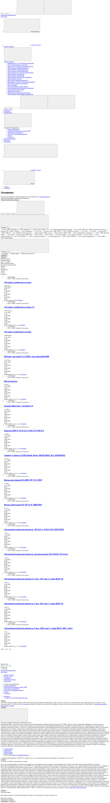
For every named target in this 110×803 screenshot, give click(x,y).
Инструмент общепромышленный (18, 80)
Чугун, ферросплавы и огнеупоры (18, 65)
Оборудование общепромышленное (18, 68)
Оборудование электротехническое (18, 69)
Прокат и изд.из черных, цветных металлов (20, 66)
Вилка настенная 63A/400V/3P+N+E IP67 (23, 480)
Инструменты (10, 381)
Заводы (10, 135)
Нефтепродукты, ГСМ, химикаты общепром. (21, 63)
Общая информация (13, 129)
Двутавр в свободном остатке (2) (19, 307)
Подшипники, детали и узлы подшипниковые (21, 82)
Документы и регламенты (15, 132)
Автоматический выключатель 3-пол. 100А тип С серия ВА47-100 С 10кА (38, 628)
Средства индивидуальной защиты (18, 86)
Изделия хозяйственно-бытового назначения (21, 88)
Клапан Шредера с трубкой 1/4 (18, 406)
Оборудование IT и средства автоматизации (20, 72)
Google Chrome (8, 749)
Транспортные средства (14, 79)
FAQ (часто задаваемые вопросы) (17, 134)
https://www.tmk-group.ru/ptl (78, 787)
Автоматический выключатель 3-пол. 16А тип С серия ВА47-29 (33, 579)
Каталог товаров (9, 46)
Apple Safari (7, 750)
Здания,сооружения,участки (16, 89)
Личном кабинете (44, 196)
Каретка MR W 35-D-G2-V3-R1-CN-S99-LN (24, 430)
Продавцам (7, 142)
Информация (8, 112)
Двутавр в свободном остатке (17, 282)
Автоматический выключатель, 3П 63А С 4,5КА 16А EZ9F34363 (34, 529)
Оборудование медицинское (16, 75)
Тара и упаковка (12, 85)
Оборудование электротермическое (18, 71)
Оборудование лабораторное (16, 74)
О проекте (11, 137)
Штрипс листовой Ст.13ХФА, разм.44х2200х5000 (26, 356)
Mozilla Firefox (8, 752)
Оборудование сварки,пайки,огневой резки (20, 94)
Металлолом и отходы (14, 91)
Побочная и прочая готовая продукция (19, 92)
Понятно (3, 707)
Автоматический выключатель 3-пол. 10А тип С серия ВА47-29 (33, 603)
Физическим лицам (10, 138)
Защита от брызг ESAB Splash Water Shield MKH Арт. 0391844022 (34, 455)
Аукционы (7, 111)
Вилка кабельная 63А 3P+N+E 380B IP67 (23, 505)
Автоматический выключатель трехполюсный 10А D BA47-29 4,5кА (36, 554)
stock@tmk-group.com (21, 698)
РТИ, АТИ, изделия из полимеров (18, 83)
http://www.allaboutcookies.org (20, 755)
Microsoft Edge (8, 753)
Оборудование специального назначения (20, 77)
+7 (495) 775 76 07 (9, 698)
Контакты (7, 140)
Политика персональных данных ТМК (19, 131)
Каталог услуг (8, 109)
